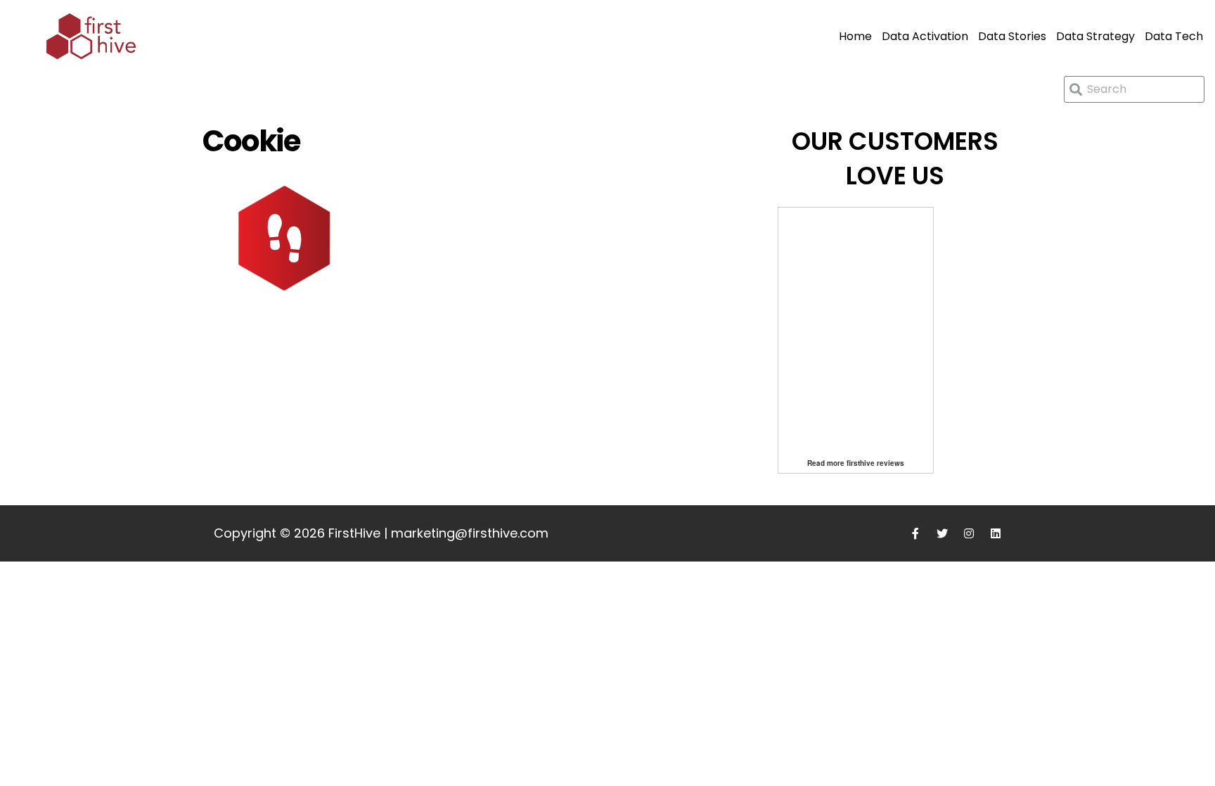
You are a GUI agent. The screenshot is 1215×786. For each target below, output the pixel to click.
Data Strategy (1095, 36)
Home (855, 36)
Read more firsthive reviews (855, 463)
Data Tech (1174, 36)
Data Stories (1012, 36)
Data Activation (925, 36)
